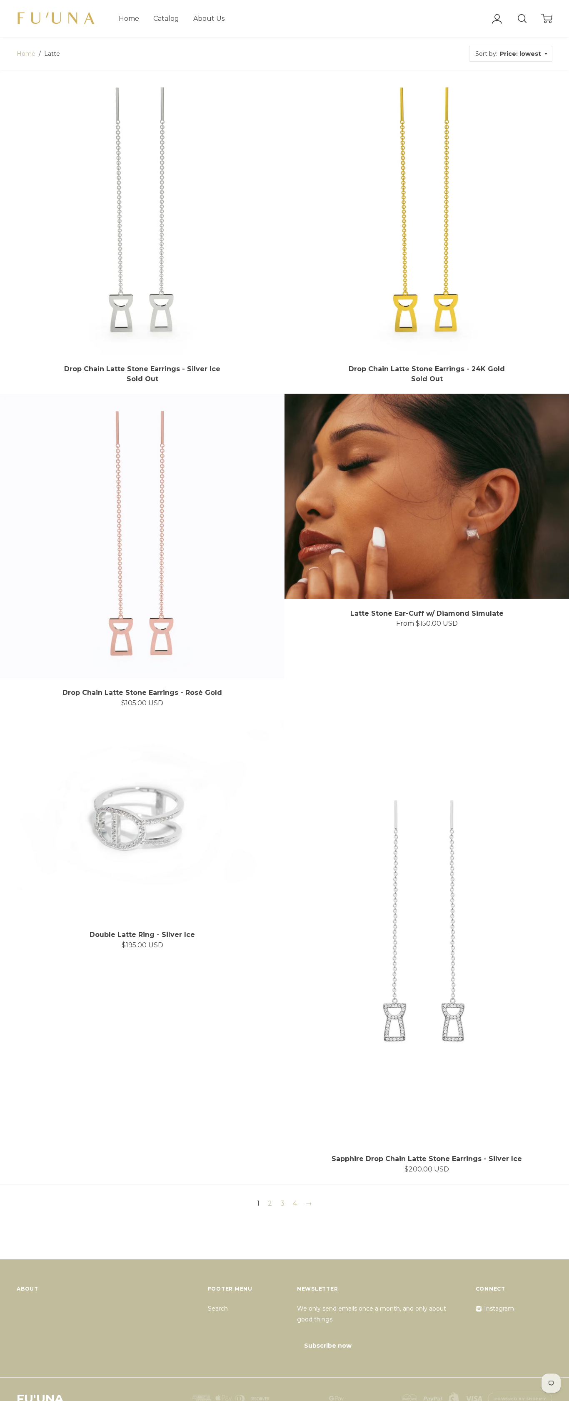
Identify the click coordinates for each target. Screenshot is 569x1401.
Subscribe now (328, 1345)
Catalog (166, 18)
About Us (209, 18)
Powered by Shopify (520, 1398)
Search (218, 1308)
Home (129, 18)
